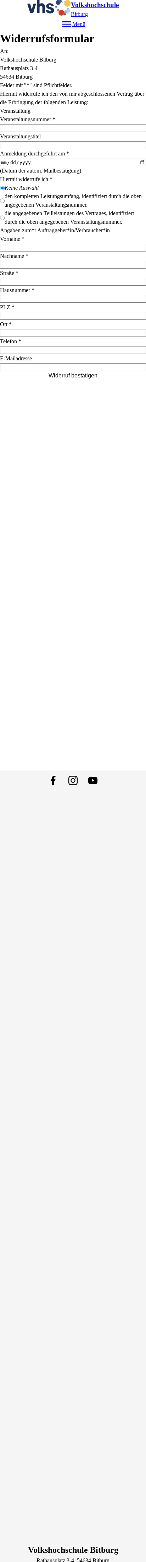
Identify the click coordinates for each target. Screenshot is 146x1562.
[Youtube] (93, 780)
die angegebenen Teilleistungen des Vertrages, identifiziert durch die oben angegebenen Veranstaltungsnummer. (69, 217)
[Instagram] (73, 780)
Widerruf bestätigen (73, 375)
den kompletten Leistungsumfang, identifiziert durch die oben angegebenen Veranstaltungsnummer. (73, 200)
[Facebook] (53, 780)
